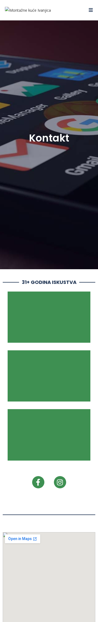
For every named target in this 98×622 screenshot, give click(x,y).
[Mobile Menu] (91, 10)
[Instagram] (60, 482)
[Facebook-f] (38, 482)
